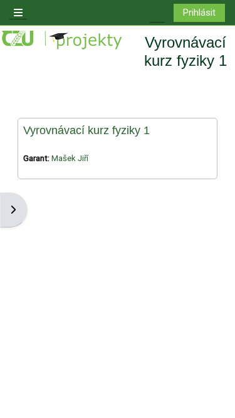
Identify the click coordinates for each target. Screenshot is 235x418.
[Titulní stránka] (62, 40)
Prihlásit (199, 12)
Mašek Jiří (69, 158)
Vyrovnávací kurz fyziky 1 (86, 130)
